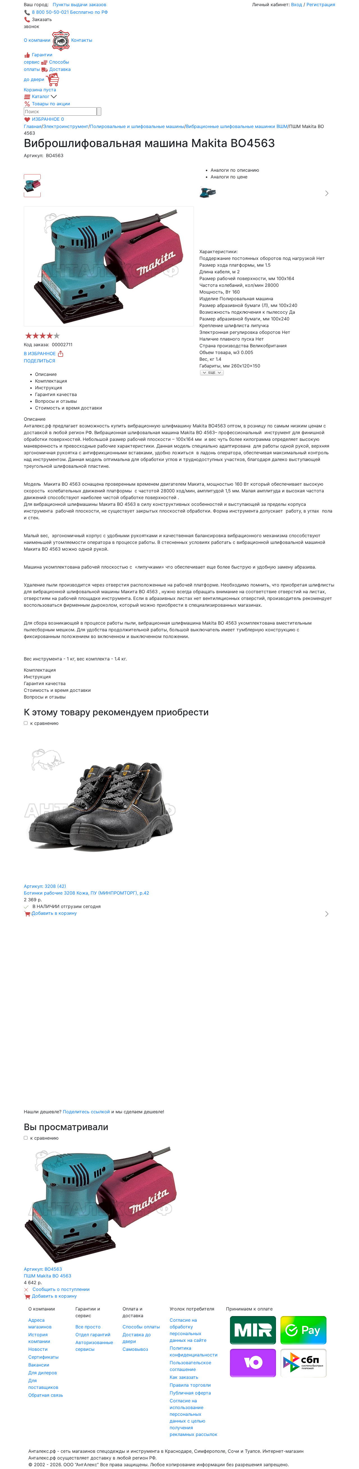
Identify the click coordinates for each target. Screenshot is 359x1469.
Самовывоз (135, 1349)
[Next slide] (326, 193)
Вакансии (38, 1365)
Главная (33, 126)
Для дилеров (42, 1372)
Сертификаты (43, 1357)
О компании (37, 40)
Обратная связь (45, 1395)
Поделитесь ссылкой (86, 1111)
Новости (38, 1349)
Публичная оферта (190, 1393)
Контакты (81, 40)
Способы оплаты (141, 1327)
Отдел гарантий (93, 1334)
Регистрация (321, 4)
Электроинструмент (65, 126)
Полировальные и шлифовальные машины (137, 126)
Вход (296, 4)
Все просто (88, 1327)
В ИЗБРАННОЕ (40, 353)
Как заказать (184, 1377)
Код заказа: (36, 344)
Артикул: (33, 155)
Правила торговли (190, 1385)
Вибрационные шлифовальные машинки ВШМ (236, 126)
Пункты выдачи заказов (79, 4)
